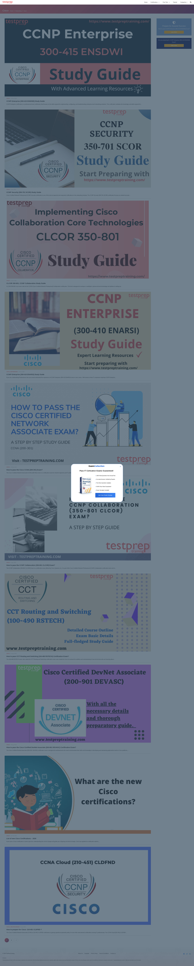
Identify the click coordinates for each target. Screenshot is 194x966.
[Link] (8, 2)
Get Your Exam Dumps (105, 495)
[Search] (190, 2)
